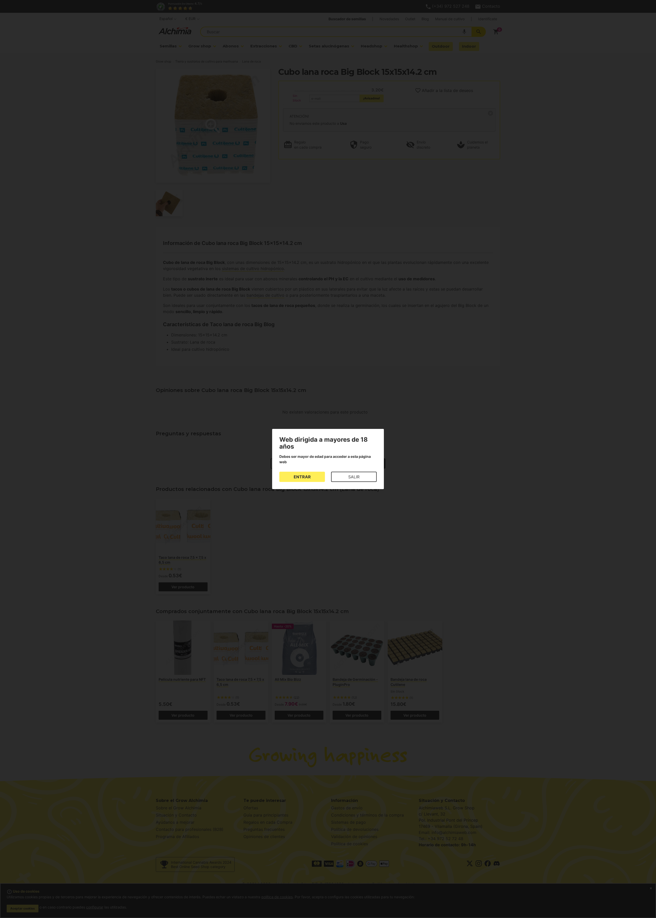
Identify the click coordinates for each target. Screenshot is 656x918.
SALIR (354, 476)
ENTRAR (302, 476)
